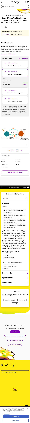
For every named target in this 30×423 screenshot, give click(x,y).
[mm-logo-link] (15, 2)
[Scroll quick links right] (27, 187)
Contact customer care (15, 340)
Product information (14, 187)
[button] (25, 2)
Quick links (4, 187)
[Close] (27, 408)
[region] (15, 414)
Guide (15, 303)
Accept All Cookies (15, 416)
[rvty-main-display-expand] (26, 145)
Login (24, 84)
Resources (24, 187)
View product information (8, 54)
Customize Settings (15, 420)
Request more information (15, 172)
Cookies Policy (7, 414)
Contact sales (15, 331)
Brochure (22, 300)
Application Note (10, 300)
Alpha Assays (9, 15)
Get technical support (15, 344)
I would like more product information (15, 336)
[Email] (5, 27)
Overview (5, 198)
